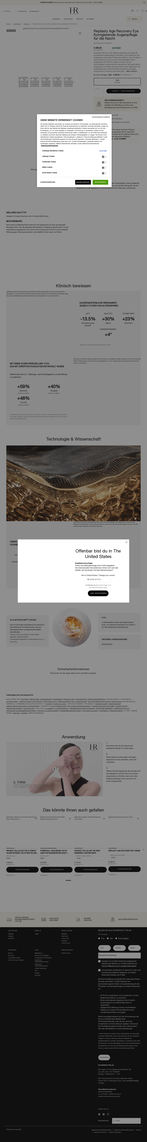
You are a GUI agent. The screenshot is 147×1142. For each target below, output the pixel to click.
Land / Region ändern (98, 593)
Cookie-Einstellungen (47, 182)
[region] (74, 150)
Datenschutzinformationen (49, 145)
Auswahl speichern (83, 182)
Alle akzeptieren (100, 182)
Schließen (126, 542)
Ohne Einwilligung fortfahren (101, 117)
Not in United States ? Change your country (98, 575)
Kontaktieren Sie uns (92, 585)
